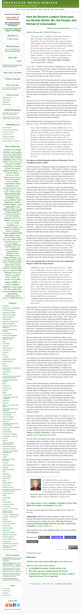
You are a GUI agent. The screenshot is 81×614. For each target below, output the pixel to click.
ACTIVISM (5, 357)
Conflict (17, 164)
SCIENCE (5, 463)
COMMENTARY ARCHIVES (10, 543)
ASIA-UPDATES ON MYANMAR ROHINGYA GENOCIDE (12, 377)
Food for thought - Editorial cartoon (12, 191)
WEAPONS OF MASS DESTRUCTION (9, 338)
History (17, 202)
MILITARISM (6, 343)
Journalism (7, 227)
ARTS (4, 472)
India (18, 207)
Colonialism (8, 164)
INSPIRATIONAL (7, 521)
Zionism (19, 298)
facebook (71, 537)
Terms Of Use (6, 591)
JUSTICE (5, 366)
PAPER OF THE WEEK (9, 315)
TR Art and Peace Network (10, 130)
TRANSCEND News (8, 310)
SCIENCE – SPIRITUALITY (10, 517)
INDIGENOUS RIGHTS (9, 446)
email (43, 537)
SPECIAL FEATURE (8, 465)
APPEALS (5, 403)
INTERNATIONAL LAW (9, 412)
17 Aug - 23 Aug (12, 39)
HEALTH (5, 440)
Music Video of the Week (10, 549)
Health (19, 200)
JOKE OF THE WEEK (9, 532)
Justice (15, 227)
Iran (19, 218)
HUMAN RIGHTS (7, 348)
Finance (11, 190)
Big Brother (18, 156)
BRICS (13, 157)
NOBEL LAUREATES (9, 324)
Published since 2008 (63, 584)
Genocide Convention (12, 196)
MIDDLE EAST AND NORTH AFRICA (58, 28)
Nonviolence (8, 241)
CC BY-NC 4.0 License (73, 549)
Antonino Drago (7, 568)
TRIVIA (5, 495)
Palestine (15, 249)
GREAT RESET (7, 476)
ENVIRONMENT (7, 432)
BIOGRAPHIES (7, 319)
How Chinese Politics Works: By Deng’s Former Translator (12, 88)
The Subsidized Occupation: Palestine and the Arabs (47, 568)
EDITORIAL (6, 306)
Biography (6, 157)
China (14, 160)
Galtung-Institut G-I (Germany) (11, 141)
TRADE (5, 480)
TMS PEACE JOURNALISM (10, 321)
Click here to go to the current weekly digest (42, 561)
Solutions (13, 270)
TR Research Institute (9, 136)
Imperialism (10, 207)
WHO (18, 296)
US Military (15, 285)
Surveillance (16, 275)
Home (18, 9)
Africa (13, 150)
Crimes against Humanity (11, 169)
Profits (19, 258)
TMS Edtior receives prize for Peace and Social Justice (11, 113)
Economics (15, 179)
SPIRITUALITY (7, 526)
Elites (16, 181)
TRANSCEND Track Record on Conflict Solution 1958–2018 (11, 117)
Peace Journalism (32, 9)
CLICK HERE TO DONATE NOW (12, 18)
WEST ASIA (6, 421)
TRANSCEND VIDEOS (9, 312)
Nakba (13, 239)
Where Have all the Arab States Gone (50, 61)
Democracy (10, 175)
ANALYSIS (6, 346)
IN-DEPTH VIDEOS (8, 537)
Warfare (13, 291)
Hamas (13, 200)
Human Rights (9, 204)
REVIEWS (5, 455)
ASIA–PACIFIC (7, 372)
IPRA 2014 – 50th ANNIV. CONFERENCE (10, 546)
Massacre (6, 233)
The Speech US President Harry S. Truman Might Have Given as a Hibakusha (12, 564)
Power (13, 258)
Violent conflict (16, 287)
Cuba (20, 171)
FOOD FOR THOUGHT (9, 523)
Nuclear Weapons (12, 243)
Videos (40, 9)
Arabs (44, 503)
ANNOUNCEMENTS (8, 317)
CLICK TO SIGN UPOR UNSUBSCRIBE (12, 50)
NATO (19, 239)
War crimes (12, 289)
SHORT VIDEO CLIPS (9, 539)
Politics (7, 258)
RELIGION (6, 467)
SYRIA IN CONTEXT (8, 417)
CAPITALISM (6, 429)
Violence (7, 287)
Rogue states (9, 264)
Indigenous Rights (9, 209)
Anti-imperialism (16, 152)
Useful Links (6, 588)
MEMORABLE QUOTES (9, 359)
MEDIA (5, 392)
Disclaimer (6, 593)
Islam (75, 503)
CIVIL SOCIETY (7, 502)
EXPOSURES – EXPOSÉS (10, 436)
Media (13, 233)
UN (12, 279)
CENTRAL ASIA (7, 388)
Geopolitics (10, 198)
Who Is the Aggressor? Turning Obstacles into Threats (48, 571)
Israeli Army (10, 223)
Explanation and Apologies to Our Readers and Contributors (12, 559)
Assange (6, 156)
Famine (19, 188)
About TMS (46, 9)
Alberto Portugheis (8, 573)
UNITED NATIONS (8, 419)
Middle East (30, 505)
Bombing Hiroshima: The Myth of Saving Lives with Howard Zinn (11, 575)
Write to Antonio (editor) (57, 9)
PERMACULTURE (8, 487)
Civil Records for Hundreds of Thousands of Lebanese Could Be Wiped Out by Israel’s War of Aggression (52, 575)
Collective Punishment (15, 162)
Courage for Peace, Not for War (11, 580)
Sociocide (6, 270)
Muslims (39, 505)
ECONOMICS (6, 478)
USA (15, 282)
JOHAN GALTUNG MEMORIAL (11, 308)
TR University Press (8, 139)
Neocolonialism (48, 505)
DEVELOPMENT (7, 483)
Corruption (18, 166)
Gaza (7, 194)
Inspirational (8, 211)
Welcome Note (7, 104)
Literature (8, 231)
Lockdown (16, 231)
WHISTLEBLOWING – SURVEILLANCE (9, 443)
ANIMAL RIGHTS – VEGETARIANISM (8, 511)
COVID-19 (9, 168)
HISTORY (5, 438)
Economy (10, 181)
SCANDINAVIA (7, 415)
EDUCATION (6, 386)
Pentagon (10, 255)
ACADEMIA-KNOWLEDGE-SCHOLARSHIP (10, 424)
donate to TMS (53, 530)
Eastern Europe (16, 177)
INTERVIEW (6, 474)
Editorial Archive (7, 98)
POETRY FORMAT (8, 528)
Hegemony (9, 202)
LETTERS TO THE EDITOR (10, 509)
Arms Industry (17, 154)
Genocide (15, 194)
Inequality (19, 209)
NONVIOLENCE (7, 333)
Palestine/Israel (12, 251)
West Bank (12, 294)
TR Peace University (8, 132)
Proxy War (7, 260)
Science (8, 266)
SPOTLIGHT (6, 401)
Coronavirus (8, 166)
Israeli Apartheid (15, 220)
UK (18, 277)
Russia (17, 264)
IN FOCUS (6, 352)
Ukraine (8, 279)
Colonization (61, 503)
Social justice (16, 268)
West (20, 291)
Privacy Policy (7, 595)
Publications (6, 102)
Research (19, 262)
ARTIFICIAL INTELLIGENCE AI (11, 427)
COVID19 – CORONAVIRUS (11, 515)
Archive (23, 9)
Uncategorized (7, 541)
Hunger (19, 205)
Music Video (7, 239)
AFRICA (5, 355)
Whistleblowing (10, 296)
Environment (9, 184)
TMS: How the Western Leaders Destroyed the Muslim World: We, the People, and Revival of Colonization (51, 523)
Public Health (16, 260)
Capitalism (7, 160)
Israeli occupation (12, 224)
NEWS (4, 363)
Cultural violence (12, 173)
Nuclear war (17, 241)
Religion (12, 262)
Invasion (15, 218)
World (12, 298)
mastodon (58, 537)
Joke (17, 225)
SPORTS (5, 519)
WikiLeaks (6, 298)
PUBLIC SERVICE (8, 493)
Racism (5, 262)
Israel (6, 220)
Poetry (17, 255)
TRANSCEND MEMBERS (10, 335)
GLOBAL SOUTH (7, 395)
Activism (7, 150)
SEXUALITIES (7, 506)
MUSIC (5, 500)
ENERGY (5, 374)
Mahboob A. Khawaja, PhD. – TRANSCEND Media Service (43, 32)
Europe (16, 186)
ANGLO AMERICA (8, 361)
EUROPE (5, 390)
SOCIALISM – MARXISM (10, 434)
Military (12, 235)
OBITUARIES (6, 530)
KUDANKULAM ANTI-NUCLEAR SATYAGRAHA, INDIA (12, 490)
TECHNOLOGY (7, 350)
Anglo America (35, 503)
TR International (7, 127)
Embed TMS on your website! (12, 609)
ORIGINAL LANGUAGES (10, 535)
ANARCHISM (6, 485)
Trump (13, 277)
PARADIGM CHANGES (9, 449)
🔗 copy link (31, 541)
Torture (7, 277)
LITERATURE (6, 497)
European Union (9, 188)
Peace (16, 253)
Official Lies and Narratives (13, 246)
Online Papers (7, 100)
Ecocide (8, 179)
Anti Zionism (7, 154)
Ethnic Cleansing (13, 185)
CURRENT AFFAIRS (8, 504)
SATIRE (5, 457)
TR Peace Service (8, 134)
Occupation (8, 245)
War (5, 289)
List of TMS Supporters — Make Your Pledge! (12, 30)
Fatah (6, 190)
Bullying (19, 157)
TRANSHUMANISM (8, 469)
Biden (12, 156)
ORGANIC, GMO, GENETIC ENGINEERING (10, 451)
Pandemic (10, 253)
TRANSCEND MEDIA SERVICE (30, 2)
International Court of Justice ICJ (13, 211)
